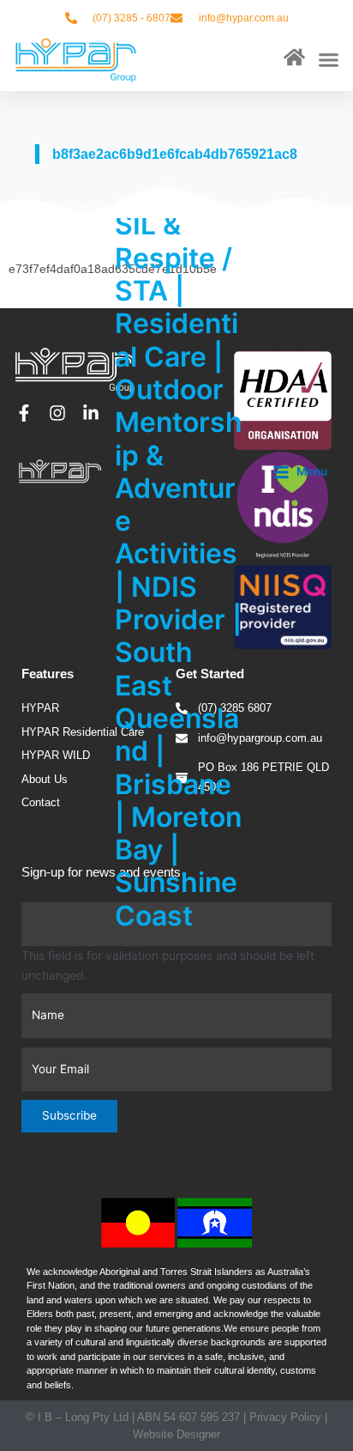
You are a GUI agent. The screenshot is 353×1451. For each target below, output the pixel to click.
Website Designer (176, 1434)
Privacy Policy (285, 1417)
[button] (328, 60)
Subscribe (69, 1115)
